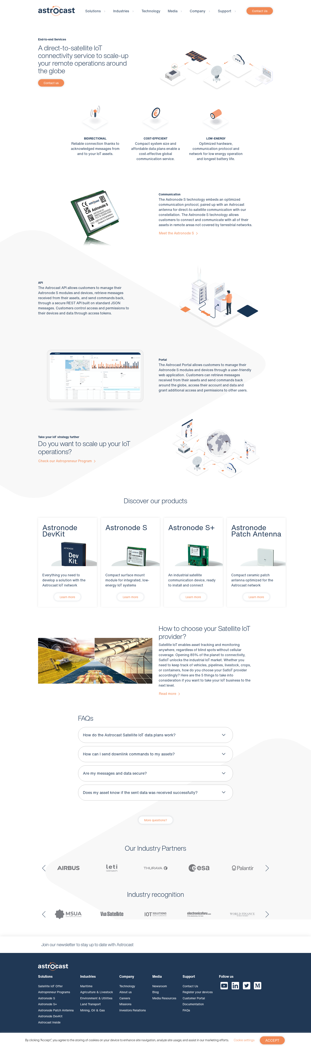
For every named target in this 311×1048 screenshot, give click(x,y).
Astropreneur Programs (54, 992)
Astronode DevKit (50, 1016)
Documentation (193, 1004)
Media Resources (164, 998)
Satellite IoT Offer (50, 986)
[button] (44, 868)
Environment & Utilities (96, 998)
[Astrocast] (56, 10)
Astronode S (46, 998)
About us (125, 992)
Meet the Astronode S (177, 233)
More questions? (155, 820)
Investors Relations (132, 1010)
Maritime (86, 986)
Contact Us (259, 11)
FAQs (186, 1010)
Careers (124, 998)
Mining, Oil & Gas (92, 1010)
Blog (155, 992)
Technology (151, 11)
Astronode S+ (47, 1004)
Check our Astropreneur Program (65, 460)
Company (197, 11)
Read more (168, 693)
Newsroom (159, 986)
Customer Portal (194, 998)
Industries (121, 11)
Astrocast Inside (49, 1022)
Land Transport (90, 1004)
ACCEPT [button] (272, 1040)
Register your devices (198, 992)
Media (173, 11)
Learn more (67, 597)
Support (224, 11)
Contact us (51, 83)
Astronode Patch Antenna (56, 1010)
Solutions (93, 11)
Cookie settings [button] (244, 1040)
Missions (125, 1004)
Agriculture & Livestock (96, 992)
